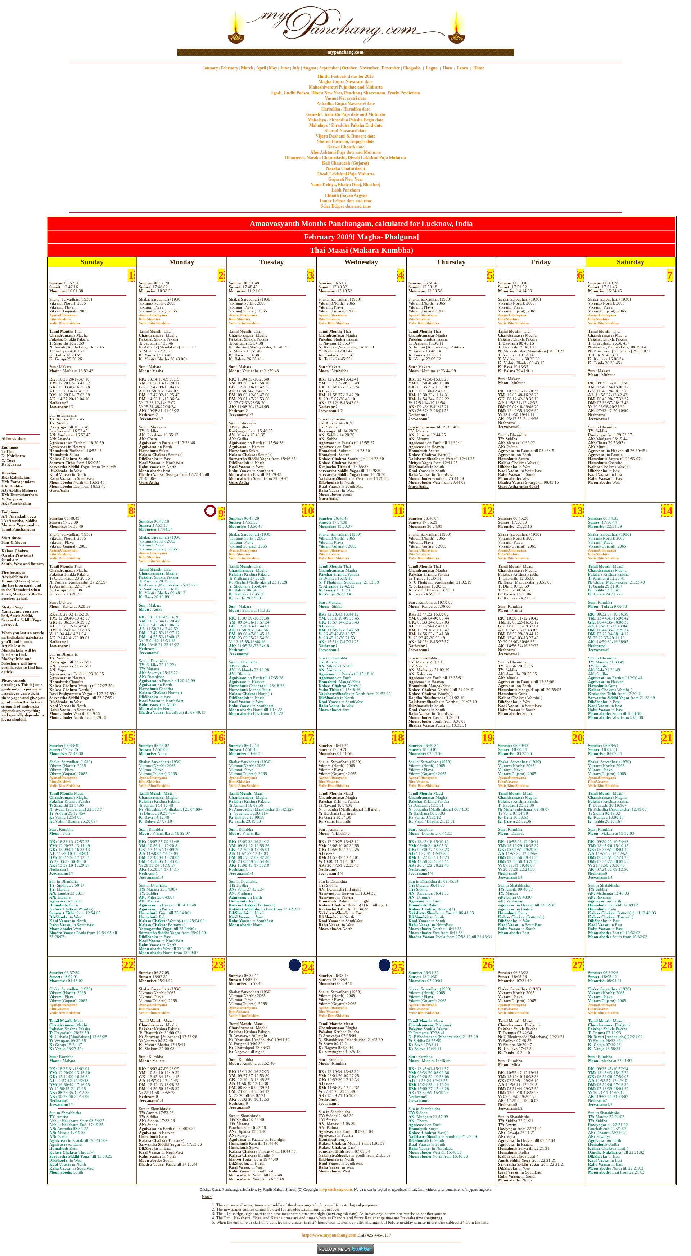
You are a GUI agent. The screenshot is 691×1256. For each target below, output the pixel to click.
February (229, 68)
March (247, 68)
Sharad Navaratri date (345, 130)
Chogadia (412, 68)
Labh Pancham (345, 190)
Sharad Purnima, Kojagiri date (345, 141)
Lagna (432, 68)
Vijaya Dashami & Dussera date (345, 136)
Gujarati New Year (345, 179)
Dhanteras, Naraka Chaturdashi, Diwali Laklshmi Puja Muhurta (345, 157)
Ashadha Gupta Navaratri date (346, 103)
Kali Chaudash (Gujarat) (345, 163)
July (296, 68)
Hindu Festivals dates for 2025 (346, 76)
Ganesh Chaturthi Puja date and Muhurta (345, 114)
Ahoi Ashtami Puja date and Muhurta (345, 152)
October (349, 68)
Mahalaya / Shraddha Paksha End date (345, 125)
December (390, 68)
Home (478, 68)
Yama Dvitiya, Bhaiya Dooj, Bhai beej (345, 184)
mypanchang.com (345, 52)
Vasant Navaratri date (345, 98)
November (369, 68)
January (210, 68)
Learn (462, 68)
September (329, 68)
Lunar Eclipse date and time (346, 200)
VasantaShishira (334, 784)
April (261, 68)
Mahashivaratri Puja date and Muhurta (346, 87)
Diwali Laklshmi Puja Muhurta (345, 173)
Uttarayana (63, 315)
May (273, 68)
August (309, 68)
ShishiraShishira (64, 321)
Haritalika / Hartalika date (345, 109)
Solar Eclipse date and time (346, 206)
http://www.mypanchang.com (329, 1235)
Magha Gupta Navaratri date (345, 81)
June (284, 68)
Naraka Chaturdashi (345, 168)
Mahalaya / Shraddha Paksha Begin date (345, 119)
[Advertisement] (200, 24)
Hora (447, 68)
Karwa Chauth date (345, 146)
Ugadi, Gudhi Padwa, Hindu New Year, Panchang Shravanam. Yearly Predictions (345, 92)
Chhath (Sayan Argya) (346, 195)
